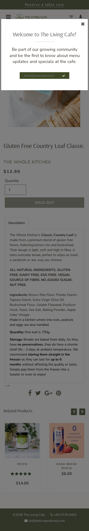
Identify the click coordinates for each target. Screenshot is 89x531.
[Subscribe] (63, 76)
